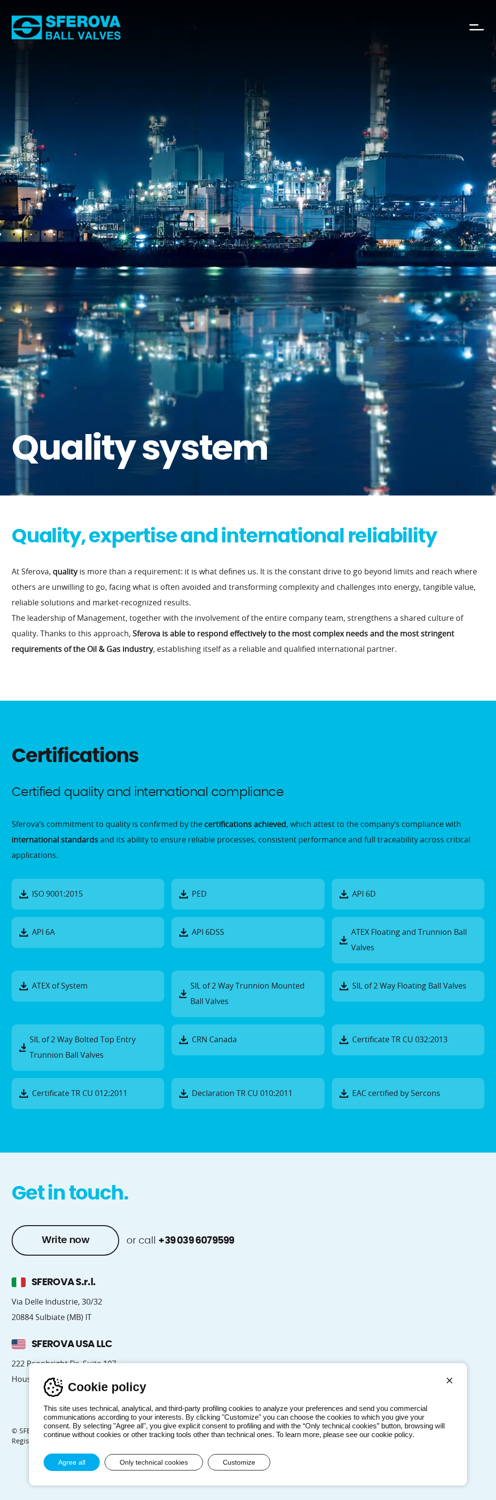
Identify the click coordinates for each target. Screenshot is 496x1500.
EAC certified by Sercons (396, 1093)
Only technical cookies (154, 1462)
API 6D (364, 894)
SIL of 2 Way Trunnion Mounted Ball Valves (247, 993)
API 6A (43, 932)
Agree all (71, 1462)
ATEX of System (60, 986)
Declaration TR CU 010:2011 (242, 1093)
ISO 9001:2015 (57, 894)
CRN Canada (214, 1040)
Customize (239, 1462)
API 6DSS (208, 932)
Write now (65, 1240)
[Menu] (476, 27)
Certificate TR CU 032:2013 (400, 1040)
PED (199, 894)
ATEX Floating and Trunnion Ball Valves (409, 940)
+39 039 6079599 (196, 1240)
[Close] (449, 1380)
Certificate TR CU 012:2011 (79, 1093)
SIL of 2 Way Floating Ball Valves (409, 986)
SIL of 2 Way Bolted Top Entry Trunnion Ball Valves (83, 1047)
